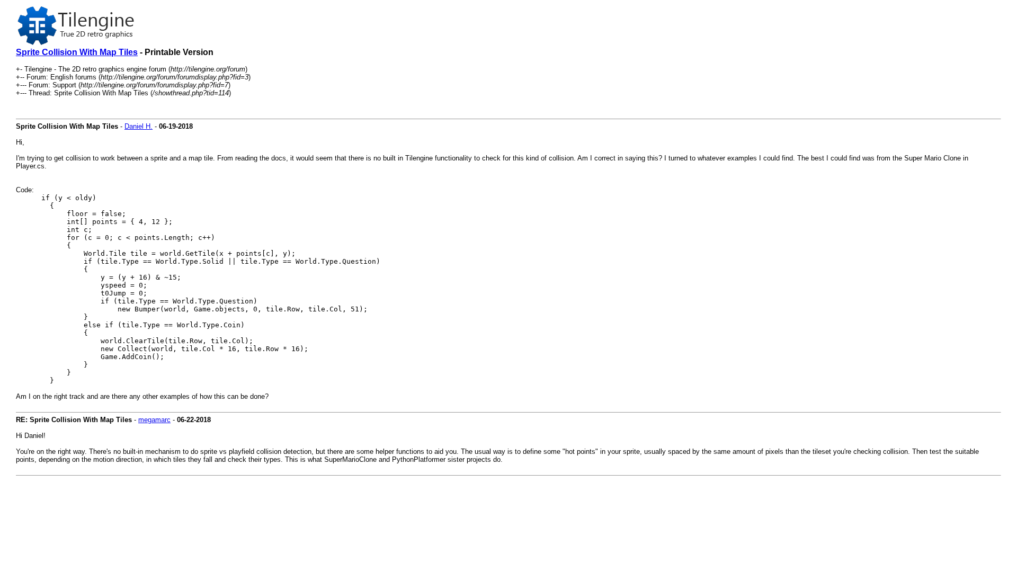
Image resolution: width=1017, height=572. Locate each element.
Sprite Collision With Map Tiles (77, 52)
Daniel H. (138, 126)
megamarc (154, 420)
